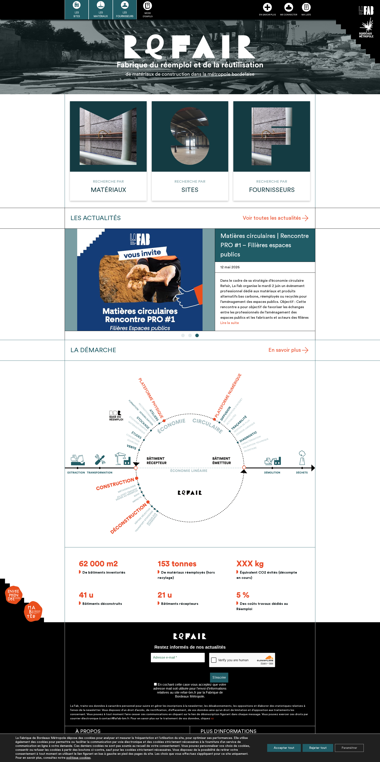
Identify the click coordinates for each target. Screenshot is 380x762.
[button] (183, 335)
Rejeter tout (318, 747)
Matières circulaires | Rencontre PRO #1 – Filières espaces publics (264, 245)
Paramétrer (349, 747)
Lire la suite (229, 323)
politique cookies (78, 757)
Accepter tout (284, 747)
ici (212, 718)
